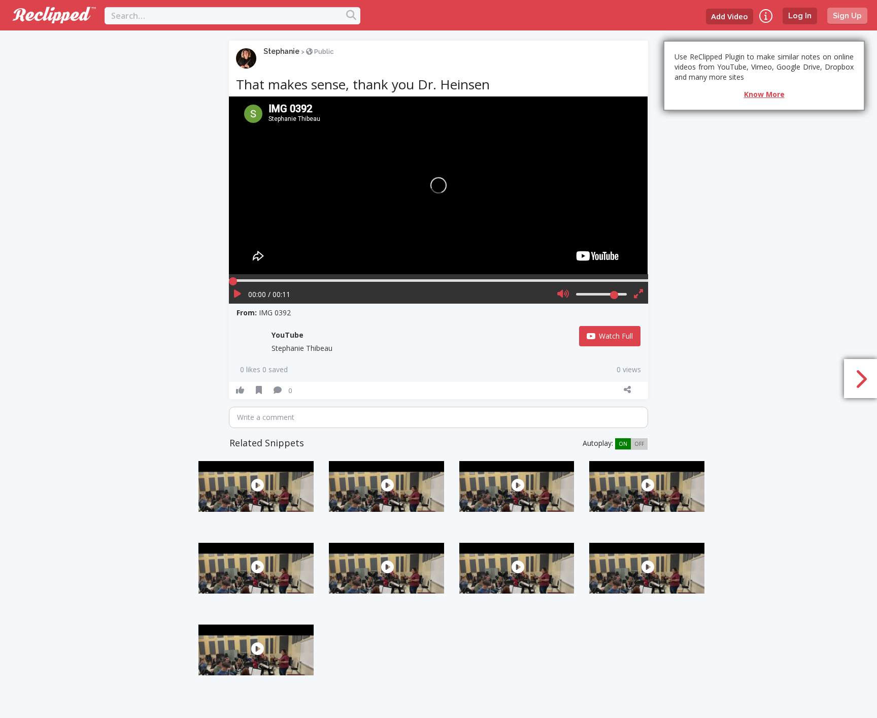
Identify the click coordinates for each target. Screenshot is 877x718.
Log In (800, 15)
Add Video (729, 16)
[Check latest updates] (765, 16)
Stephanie (281, 51)
